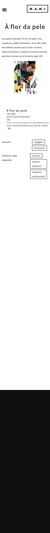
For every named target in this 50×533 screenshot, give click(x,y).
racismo (36, 155)
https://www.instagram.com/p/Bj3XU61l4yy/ (28, 122)
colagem (38, 142)
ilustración (39, 148)
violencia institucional (38, 174)
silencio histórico (36, 163)
